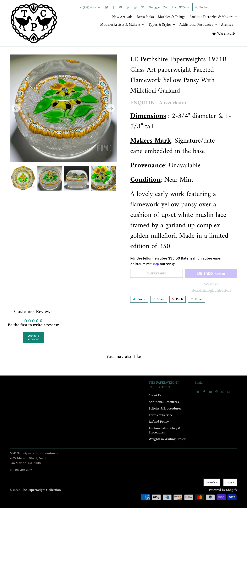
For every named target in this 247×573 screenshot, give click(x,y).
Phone (72, 296)
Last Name (74, 274)
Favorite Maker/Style (80, 319)
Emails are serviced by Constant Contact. (99, 350)
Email (71, 230)
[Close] (179, 203)
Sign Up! (123, 362)
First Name (74, 252)
